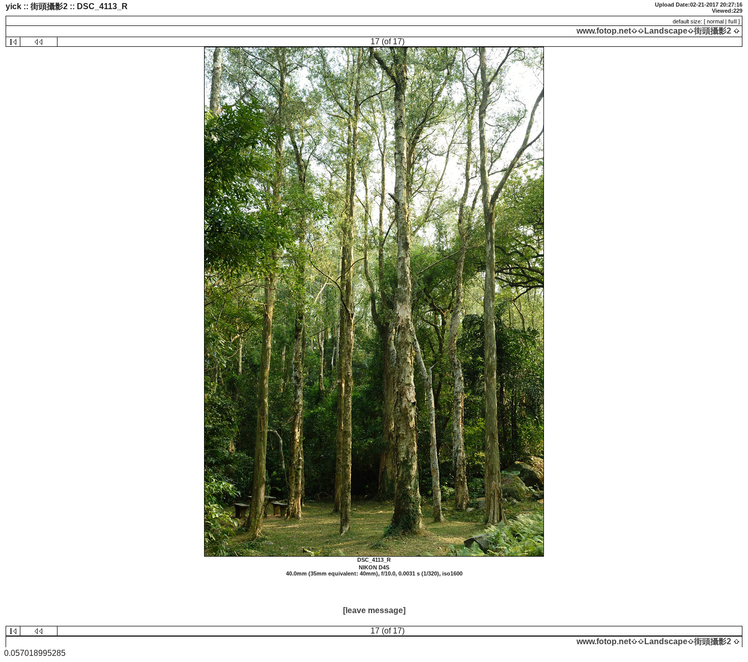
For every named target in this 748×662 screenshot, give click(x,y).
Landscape (665, 30)
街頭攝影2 (712, 30)
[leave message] (374, 610)
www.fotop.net (604, 30)
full (732, 21)
